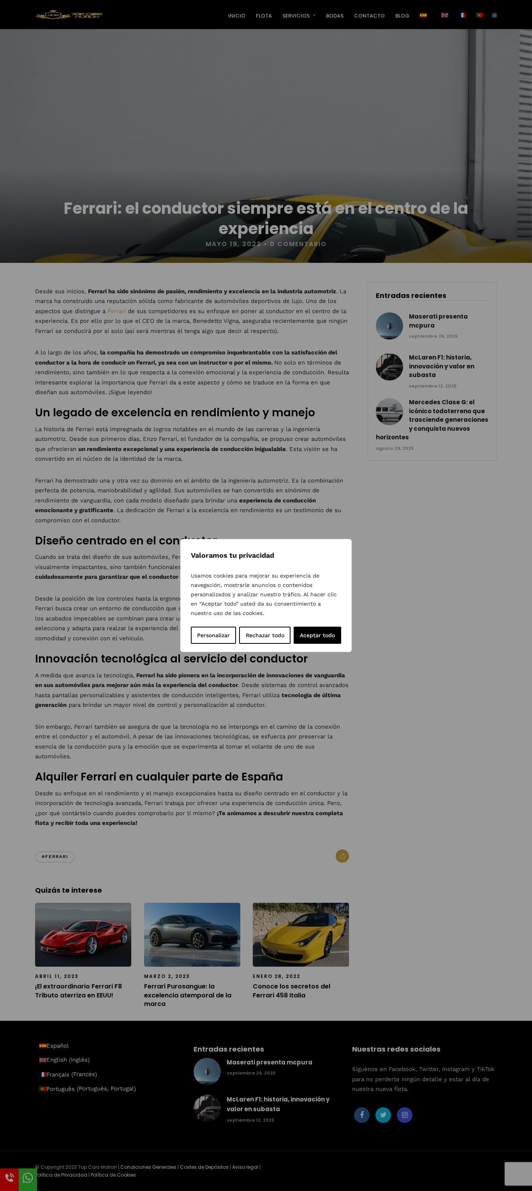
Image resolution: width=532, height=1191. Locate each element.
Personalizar (213, 635)
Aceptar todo (317, 635)
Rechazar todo (265, 635)
